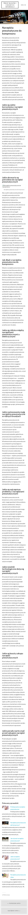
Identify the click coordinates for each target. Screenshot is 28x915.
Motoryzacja (6, 895)
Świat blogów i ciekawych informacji (10, 5)
